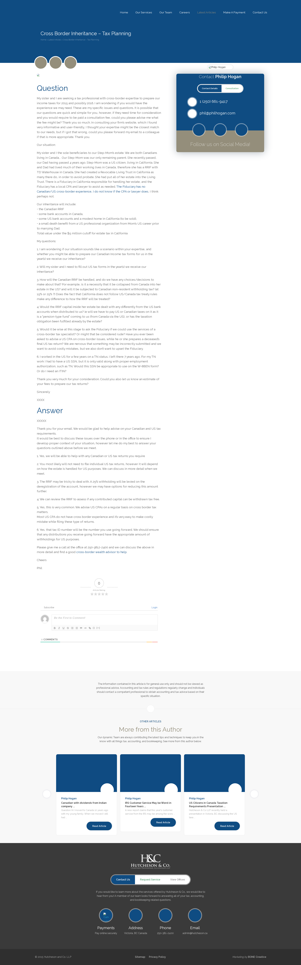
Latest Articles (206, 12)
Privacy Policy (157, 956)
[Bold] (55, 628)
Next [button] (250, 794)
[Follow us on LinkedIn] (70, 63)
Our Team (165, 12)
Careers (184, 12)
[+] (98, 628)
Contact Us (260, 12)
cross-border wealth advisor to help (101, 552)
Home (124, 12)
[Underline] (63, 628)
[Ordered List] (72, 628)
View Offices (177, 879)
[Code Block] (85, 628)
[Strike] (68, 628)
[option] (150, 793)
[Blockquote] (81, 628)
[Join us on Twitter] (41, 63)
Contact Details (210, 88)
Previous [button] (50, 794)
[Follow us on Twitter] (199, 130)
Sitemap (140, 956)
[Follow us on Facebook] (220, 130)
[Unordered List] (76, 628)
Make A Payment (234, 12)
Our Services (143, 12)
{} (94, 628)
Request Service (150, 879)
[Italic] (59, 628)
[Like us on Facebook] (55, 63)
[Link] (90, 628)
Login (154, 607)
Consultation (232, 88)
